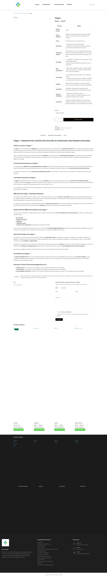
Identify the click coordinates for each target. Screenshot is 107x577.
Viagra (62, 129)
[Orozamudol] (77, 486)
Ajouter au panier (78, 119)
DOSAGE (57, 110)
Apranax (40, 486)
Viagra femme (78, 423)
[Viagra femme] (84, 374)
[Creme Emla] (56, 486)
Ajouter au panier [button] (18, 429)
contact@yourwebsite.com (83, 553)
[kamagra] (43, 374)
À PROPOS (69, 4)
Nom (56, 291)
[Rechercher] (90, 4)
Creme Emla (62, 486)
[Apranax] (36, 486)
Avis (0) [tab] (65, 135)
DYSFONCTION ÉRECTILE (18, 427)
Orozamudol (82, 486)
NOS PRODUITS (46, 4)
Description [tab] (43, 135)
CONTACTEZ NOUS (59, 4)
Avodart (16, 423)
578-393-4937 (80, 549)
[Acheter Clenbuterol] (15, 486)
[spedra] (63, 374)
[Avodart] (23, 374)
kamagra (36, 423)
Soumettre (59, 319)
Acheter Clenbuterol (23, 486)
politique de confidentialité (66, 311)
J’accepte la (64, 311)
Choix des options (39, 429)
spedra (56, 423)
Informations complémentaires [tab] (54, 135)
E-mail (76, 291)
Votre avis (57, 297)
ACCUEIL (37, 4)
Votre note (56, 288)
